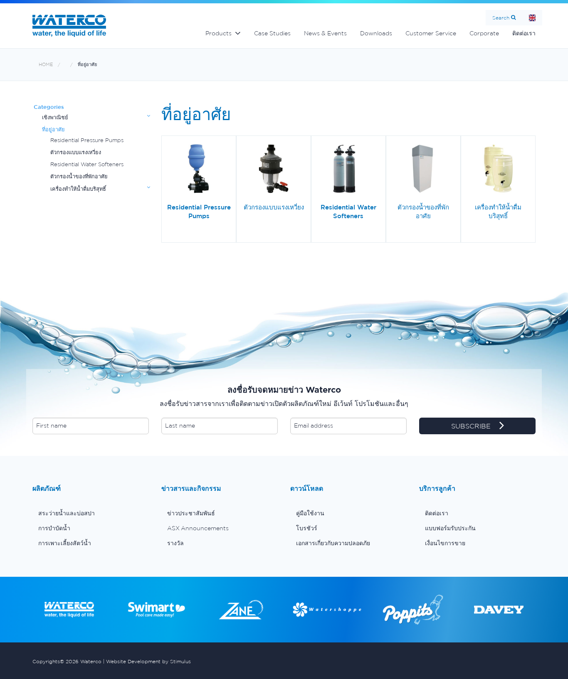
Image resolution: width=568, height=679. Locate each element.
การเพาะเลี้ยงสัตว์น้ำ (64, 543)
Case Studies (272, 33)
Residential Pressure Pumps (86, 140)
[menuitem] (90, 513)
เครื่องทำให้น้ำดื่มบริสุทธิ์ (78, 189)
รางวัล (175, 543)
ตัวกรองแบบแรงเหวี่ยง (75, 152)
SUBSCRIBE (472, 426)
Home (532, 17)
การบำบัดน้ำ (54, 528)
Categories (49, 107)
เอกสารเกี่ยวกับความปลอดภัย (333, 543)
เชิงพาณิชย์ (55, 117)
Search (500, 17)
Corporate (484, 33)
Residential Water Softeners (86, 164)
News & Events (325, 33)
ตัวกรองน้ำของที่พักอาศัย (79, 176)
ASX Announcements (198, 528)
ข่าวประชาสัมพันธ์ (191, 513)
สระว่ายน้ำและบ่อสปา (66, 513)
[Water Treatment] (71, 64)
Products (218, 33)
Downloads (376, 33)
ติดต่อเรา (524, 33)
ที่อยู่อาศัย (87, 64)
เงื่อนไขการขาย (445, 543)
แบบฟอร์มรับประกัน (450, 528)
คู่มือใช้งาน (310, 513)
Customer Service (430, 33)
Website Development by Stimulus (148, 661)
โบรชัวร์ (306, 528)
